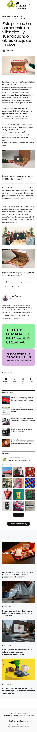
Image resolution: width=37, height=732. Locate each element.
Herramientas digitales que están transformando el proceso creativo (23, 419)
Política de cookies (18, 713)
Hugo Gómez (10, 50)
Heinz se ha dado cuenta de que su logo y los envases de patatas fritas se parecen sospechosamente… (23, 442)
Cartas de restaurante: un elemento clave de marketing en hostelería (22, 409)
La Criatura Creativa (18, 721)
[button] (3, 5)
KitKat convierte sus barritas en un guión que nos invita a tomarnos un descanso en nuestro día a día (22, 399)
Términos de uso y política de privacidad (19, 715)
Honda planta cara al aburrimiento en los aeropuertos (22, 430)
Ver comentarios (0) (18, 524)
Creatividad (6, 16)
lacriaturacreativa (16, 458)
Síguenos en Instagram (20, 460)
